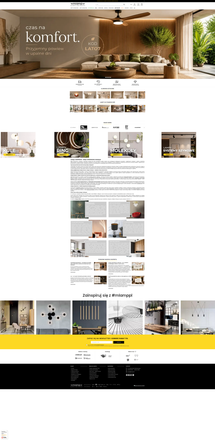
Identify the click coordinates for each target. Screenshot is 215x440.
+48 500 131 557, (130, 369)
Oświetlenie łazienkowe (114, 241)
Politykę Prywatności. (100, 344)
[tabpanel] (107, 44)
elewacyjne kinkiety (90, 189)
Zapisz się (119, 342)
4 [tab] (108, 77)
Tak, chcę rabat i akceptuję (108, 345)
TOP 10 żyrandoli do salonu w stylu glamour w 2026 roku (119, 277)
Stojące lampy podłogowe (78, 222)
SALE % (122, 8)
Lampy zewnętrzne (110, 188)
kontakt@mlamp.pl (131, 371)
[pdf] (103, 356)
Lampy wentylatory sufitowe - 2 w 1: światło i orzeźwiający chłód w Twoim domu (118, 263)
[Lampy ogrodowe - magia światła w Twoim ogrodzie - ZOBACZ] (107, 44)
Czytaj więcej (73, 272)
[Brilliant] (83, 124)
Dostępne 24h (91, 8)
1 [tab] (104, 77)
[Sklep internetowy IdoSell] (139, 385)
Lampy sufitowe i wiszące (114, 203)
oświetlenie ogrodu (79, 187)
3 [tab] (106, 77)
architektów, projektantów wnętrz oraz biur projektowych (82, 173)
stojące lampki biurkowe (82, 181)
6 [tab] (110, 77)
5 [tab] (109, 77)
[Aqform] (116, 124)
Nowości (127, 8)
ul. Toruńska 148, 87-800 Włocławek (134, 368)
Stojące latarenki (136, 188)
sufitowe (98, 176)
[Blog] (133, 375)
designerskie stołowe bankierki (94, 181)
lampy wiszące (93, 176)
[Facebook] (126, 375)
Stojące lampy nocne (128, 222)
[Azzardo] (73, 124)
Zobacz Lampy (81, 236)
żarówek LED (139, 183)
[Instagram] (128, 375)
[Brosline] (105, 124)
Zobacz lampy (96, 217)
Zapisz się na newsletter (107, 338)
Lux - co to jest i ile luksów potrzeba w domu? (81, 276)
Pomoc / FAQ (78, 199)
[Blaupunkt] (137, 124)
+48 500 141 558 (136, 369)
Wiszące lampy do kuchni (91, 241)
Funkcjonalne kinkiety (128, 176)
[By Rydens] (126, 124)
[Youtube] (131, 375)
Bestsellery (117, 8)
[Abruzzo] (94, 124)
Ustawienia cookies (74, 372)
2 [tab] (105, 77)
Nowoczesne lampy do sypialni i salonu (90, 204)
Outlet (131, 8)
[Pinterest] (130, 375)
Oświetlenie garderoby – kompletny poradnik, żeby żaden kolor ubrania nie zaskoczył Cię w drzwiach (81, 264)
